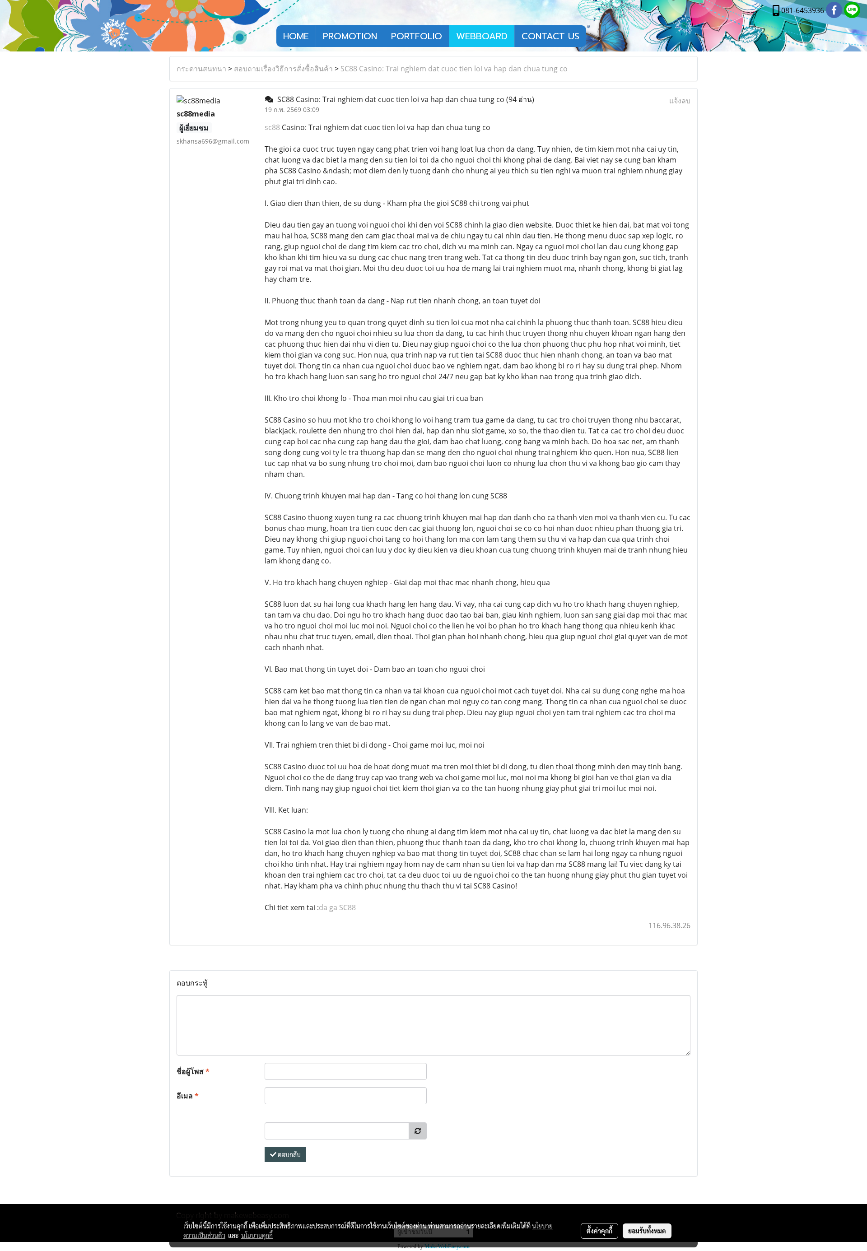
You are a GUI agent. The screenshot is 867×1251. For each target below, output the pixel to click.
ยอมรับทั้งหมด (647, 1231)
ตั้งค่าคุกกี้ (599, 1231)
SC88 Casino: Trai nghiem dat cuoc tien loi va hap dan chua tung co (454, 69)
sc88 (272, 127)
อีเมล (188, 1096)
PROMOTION (350, 36)
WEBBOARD (482, 36)
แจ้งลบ (679, 101)
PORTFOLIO (416, 36)
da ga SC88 (337, 907)
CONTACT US (550, 36)
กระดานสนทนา (201, 69)
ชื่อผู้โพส (193, 1071)
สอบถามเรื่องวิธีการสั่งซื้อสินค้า (283, 69)
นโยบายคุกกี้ (257, 1235)
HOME (296, 36)
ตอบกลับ (288, 1154)
